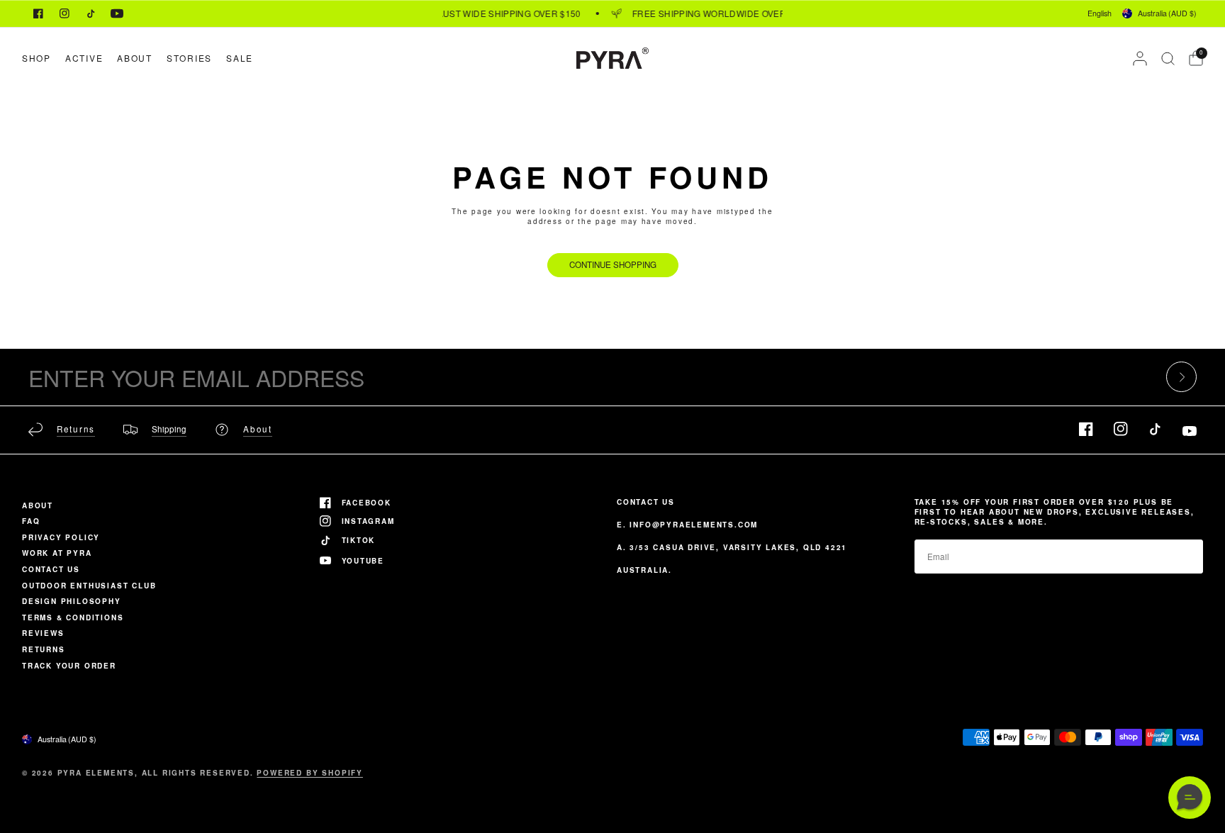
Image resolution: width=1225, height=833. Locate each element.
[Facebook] (38, 13)
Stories (189, 58)
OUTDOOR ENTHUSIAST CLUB (89, 586)
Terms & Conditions (72, 617)
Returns (43, 649)
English (1099, 13)
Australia (1167, 13)
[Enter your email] (1181, 377)
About (134, 58)
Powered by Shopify (309, 773)
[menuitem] (40, 58)
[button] (1189, 797)
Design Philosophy (71, 601)
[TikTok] (90, 13)
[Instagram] (64, 13)
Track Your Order (69, 666)
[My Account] (1140, 58)
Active (84, 58)
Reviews (43, 633)
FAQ (31, 521)
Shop (36, 58)
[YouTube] (117, 13)
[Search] (1168, 58)
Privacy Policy (61, 537)
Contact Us (51, 569)
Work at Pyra (57, 553)
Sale (239, 58)
